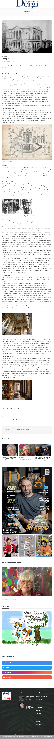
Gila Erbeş (27, 710)
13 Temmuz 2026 (29, 712)
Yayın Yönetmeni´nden (11, 563)
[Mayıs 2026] (27, 546)
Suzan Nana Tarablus (7, 459)
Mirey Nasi (21, 460)
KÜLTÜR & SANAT (41, 716)
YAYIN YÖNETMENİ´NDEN (42, 696)
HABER (38, 718)
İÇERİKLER (39, 699)
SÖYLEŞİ (39, 713)
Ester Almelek (38, 460)
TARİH (38, 710)
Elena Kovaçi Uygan (6, 61)
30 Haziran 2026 (14, 459)
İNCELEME (27, 13)
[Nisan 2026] (44, 546)
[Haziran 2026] (10, 546)
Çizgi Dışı (5, 606)
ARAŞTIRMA (39, 704)
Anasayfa (21, 13)
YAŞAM (38, 721)
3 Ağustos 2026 (28, 699)
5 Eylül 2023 (12, 61)
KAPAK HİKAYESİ (40, 702)
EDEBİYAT (39, 724)
